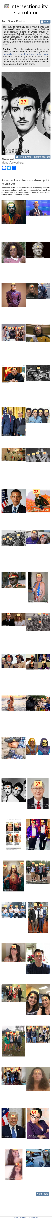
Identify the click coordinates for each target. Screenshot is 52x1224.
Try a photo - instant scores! (34, 157)
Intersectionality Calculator (28, 9)
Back (47, 21)
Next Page (42, 1193)
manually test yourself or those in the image (26, 54)
